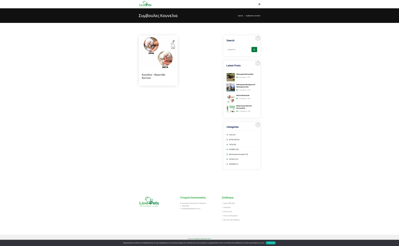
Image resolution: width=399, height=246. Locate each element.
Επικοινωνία (227, 211)
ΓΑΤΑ (231, 144)
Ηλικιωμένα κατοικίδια (244, 74)
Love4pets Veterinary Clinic (202, 239)
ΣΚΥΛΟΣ (232, 159)
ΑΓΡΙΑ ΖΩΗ (233, 140)
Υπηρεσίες (227, 207)
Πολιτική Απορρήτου (230, 216)
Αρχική (240, 16)
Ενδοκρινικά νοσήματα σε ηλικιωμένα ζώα (245, 86)
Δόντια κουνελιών (242, 95)
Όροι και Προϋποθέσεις (231, 220)
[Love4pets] (145, 4)
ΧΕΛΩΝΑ (232, 164)
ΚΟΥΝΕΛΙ (232, 149)
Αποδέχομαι (271, 243)
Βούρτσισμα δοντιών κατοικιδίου (244, 107)
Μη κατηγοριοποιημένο (237, 154)
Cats (230, 135)
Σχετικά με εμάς (229, 203)
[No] (396, 243)
